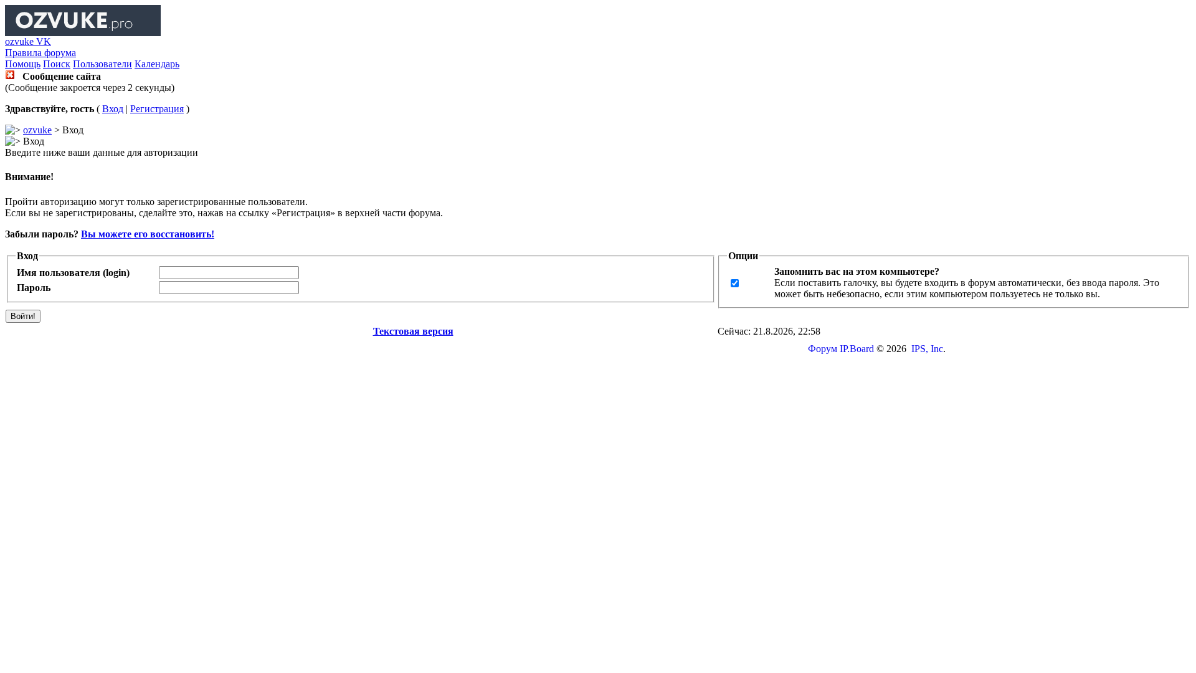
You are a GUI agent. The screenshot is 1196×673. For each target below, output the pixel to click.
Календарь (157, 64)
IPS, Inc (927, 348)
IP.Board (857, 348)
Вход (112, 108)
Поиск (56, 64)
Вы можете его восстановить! (147, 234)
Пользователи (102, 64)
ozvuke (37, 130)
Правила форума (40, 52)
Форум (822, 348)
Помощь (22, 64)
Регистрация (157, 108)
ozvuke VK (28, 41)
